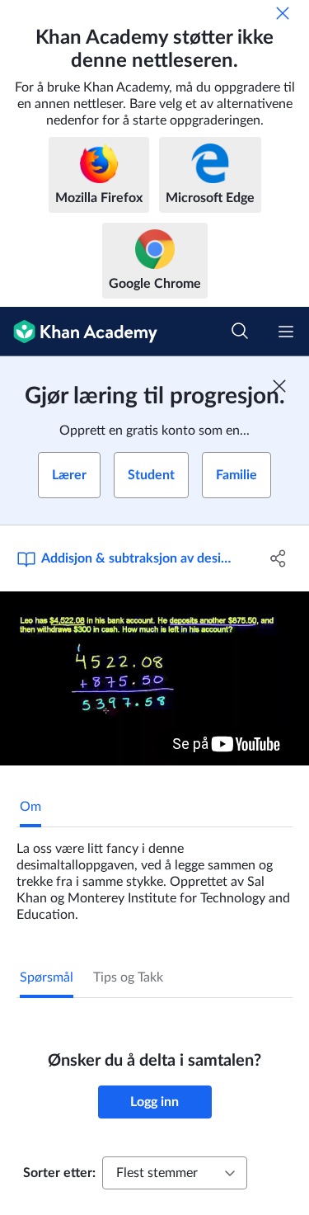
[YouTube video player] (154, 678)
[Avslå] (282, 13)
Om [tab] (30, 806)
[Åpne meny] (286, 331)
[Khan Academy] (78, 332)
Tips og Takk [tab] (128, 977)
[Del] (279, 558)
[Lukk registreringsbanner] (279, 386)
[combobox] (174, 1172)
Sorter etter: (59, 1173)
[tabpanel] (154, 875)
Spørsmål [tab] (46, 977)
